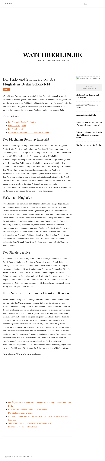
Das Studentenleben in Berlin (20, 413)
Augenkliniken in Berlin (86, 115)
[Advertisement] (52, 26)
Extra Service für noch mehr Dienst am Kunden (28, 132)
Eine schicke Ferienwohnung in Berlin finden (27, 409)
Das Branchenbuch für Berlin (88, 145)
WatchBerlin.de (52, 54)
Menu (8, 3)
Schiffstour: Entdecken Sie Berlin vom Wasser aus (29, 423)
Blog (6, 89)
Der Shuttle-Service (16, 129)
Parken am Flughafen (17, 125)
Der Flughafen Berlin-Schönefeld (22, 122)
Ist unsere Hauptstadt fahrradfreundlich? (25, 427)
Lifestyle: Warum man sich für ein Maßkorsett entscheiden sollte (89, 135)
